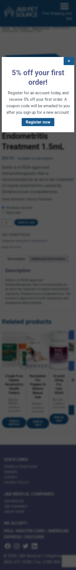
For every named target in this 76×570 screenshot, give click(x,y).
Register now (38, 122)
